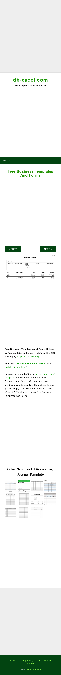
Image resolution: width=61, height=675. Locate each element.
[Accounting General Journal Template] (50, 498)
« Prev (13, 249)
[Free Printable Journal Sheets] (50, 485)
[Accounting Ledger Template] (24, 485)
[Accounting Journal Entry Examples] (24, 498)
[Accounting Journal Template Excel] (10, 498)
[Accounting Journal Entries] (37, 485)
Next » (48, 249)
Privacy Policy (26, 660)
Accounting (33, 356)
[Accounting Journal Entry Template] (37, 512)
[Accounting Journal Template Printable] (24, 512)
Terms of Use (44, 660)
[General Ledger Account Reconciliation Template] (10, 485)
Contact (31, 663)
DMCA (11, 660)
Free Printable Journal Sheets (29, 363)
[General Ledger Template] (10, 512)
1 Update (21, 356)
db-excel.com (30, 79)
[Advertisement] (30, 37)
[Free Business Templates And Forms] (30, 267)
